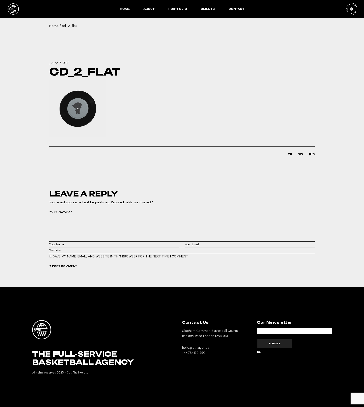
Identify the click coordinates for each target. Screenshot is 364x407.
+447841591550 (194, 353)
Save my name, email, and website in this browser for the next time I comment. (120, 256)
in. (259, 352)
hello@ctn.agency (195, 347)
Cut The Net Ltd (77, 372)
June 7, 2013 (60, 63)
